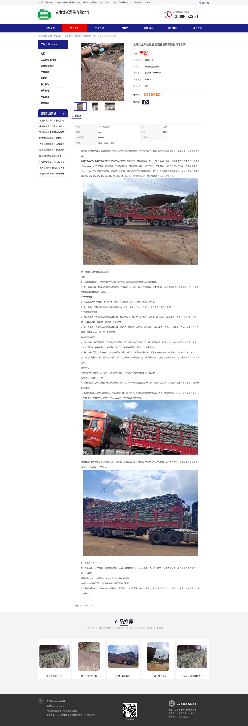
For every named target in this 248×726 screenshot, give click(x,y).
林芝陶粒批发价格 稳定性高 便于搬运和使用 (53, 120)
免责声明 (72, 715)
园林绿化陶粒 (47, 66)
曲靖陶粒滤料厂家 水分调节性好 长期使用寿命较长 (53, 126)
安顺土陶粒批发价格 (158, 676)
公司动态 (148, 28)
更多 (64, 114)
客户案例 (173, 28)
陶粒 (43, 53)
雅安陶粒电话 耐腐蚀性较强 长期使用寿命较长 (53, 132)
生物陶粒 (45, 72)
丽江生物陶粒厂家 (54, 676)
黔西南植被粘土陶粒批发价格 (192, 676)
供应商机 (74, 28)
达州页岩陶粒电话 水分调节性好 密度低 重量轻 (53, 144)
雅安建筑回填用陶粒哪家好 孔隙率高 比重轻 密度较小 (53, 156)
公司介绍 (123, 28)
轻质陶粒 (45, 103)
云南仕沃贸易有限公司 (55, 711)
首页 (50, 36)
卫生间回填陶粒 (48, 60)
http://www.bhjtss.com (84, 605)
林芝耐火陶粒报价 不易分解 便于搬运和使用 (53, 173)
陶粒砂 (44, 78)
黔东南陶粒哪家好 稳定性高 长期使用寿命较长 (53, 138)
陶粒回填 (45, 97)
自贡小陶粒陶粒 (89, 676)
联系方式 (197, 28)
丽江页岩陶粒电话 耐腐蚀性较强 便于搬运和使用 (53, 150)
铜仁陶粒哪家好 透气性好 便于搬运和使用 (53, 162)
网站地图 (91, 715)
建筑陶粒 (45, 90)
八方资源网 (62, 715)
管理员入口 (81, 715)
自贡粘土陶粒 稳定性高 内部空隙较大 (53, 168)
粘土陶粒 (69, 36)
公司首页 (50, 28)
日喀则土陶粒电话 (123, 676)
